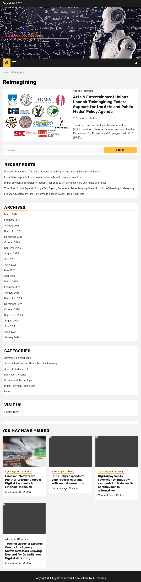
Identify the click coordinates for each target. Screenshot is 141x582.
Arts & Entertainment (83, 91)
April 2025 (9, 275)
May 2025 (9, 270)
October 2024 (12, 309)
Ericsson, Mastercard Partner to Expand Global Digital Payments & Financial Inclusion (52, 171)
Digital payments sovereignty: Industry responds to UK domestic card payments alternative (55, 182)
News (7, 391)
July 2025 (9, 259)
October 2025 (12, 242)
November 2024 (13, 303)
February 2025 (12, 287)
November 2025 (13, 236)
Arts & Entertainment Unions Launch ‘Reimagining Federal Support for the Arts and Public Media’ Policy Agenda (103, 104)
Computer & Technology (18, 380)
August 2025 (11, 253)
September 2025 (13, 248)
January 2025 (11, 292)
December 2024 (13, 298)
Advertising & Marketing (17, 357)
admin (94, 118)
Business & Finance (15, 374)
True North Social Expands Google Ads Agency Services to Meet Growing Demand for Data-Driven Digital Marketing (69, 188)
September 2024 (13, 315)
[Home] (6, 63)
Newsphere (82, 578)
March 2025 (11, 281)
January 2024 (11, 337)
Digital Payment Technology (19, 385)
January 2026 (11, 225)
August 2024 (11, 320)
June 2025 (10, 264)
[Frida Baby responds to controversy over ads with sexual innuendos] (70, 451)
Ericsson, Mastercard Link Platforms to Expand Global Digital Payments (44, 193)
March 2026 (11, 214)
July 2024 (9, 326)
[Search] (136, 63)
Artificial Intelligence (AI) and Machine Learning (30, 363)
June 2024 (10, 331)
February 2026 (12, 219)
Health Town (11, 412)
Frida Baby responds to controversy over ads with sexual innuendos (42, 177)
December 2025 (13, 231)
